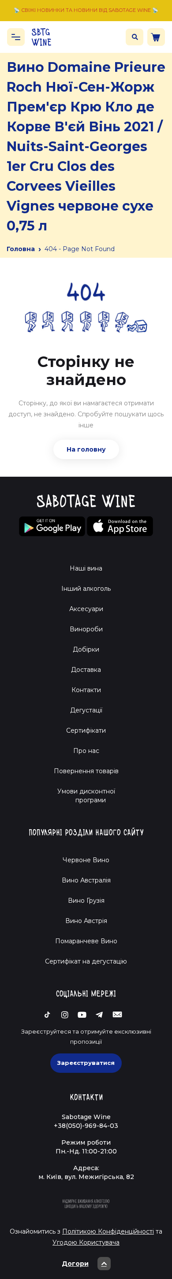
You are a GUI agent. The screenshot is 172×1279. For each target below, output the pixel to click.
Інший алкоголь (86, 589)
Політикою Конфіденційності (108, 1231)
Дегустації (86, 710)
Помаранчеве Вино (86, 941)
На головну (86, 449)
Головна (21, 249)
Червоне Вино (86, 860)
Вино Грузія (86, 901)
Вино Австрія (86, 921)
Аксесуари (86, 609)
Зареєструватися (86, 1062)
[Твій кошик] (156, 37)
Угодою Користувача (86, 1242)
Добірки (86, 649)
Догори (75, 1264)
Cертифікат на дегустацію (86, 961)
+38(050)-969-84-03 (86, 1126)
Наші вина (86, 568)
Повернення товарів (86, 771)
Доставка (86, 670)
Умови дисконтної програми (86, 795)
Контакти (86, 690)
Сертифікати (86, 730)
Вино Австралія (86, 880)
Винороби (86, 629)
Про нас (86, 751)
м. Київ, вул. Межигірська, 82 (86, 1177)
